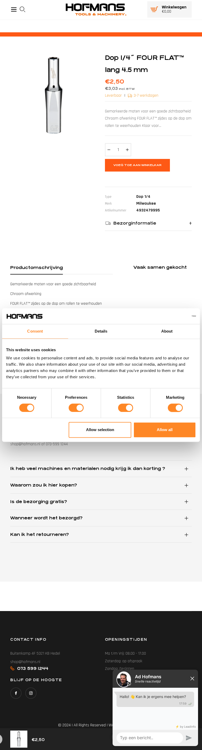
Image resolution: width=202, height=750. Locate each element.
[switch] (76, 408)
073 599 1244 (32, 668)
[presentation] (24, 9)
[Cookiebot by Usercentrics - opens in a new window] (173, 316)
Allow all (165, 430)
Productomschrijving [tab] (36, 267)
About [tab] (167, 331)
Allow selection (100, 430)
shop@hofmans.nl (25, 662)
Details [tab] (101, 331)
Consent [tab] (35, 331)
